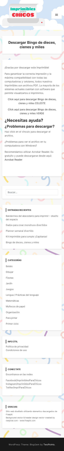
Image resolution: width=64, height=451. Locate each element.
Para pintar (11, 317)
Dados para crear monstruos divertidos (26, 225)
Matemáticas (12, 300)
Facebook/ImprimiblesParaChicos (23, 380)
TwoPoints (49, 444)
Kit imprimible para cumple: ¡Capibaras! (26, 236)
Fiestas (9, 277)
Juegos (10, 289)
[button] (56, 15)
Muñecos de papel (15, 306)
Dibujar (9, 272)
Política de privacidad (17, 346)
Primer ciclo (12, 323)
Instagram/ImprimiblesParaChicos (23, 383)
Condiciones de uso (16, 350)
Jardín (9, 283)
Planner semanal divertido (19, 230)
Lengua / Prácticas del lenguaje (22, 295)
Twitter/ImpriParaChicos (18, 387)
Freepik (9, 414)
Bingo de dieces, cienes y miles (22, 242)
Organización (13, 312)
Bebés (9, 266)
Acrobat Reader (13, 159)
